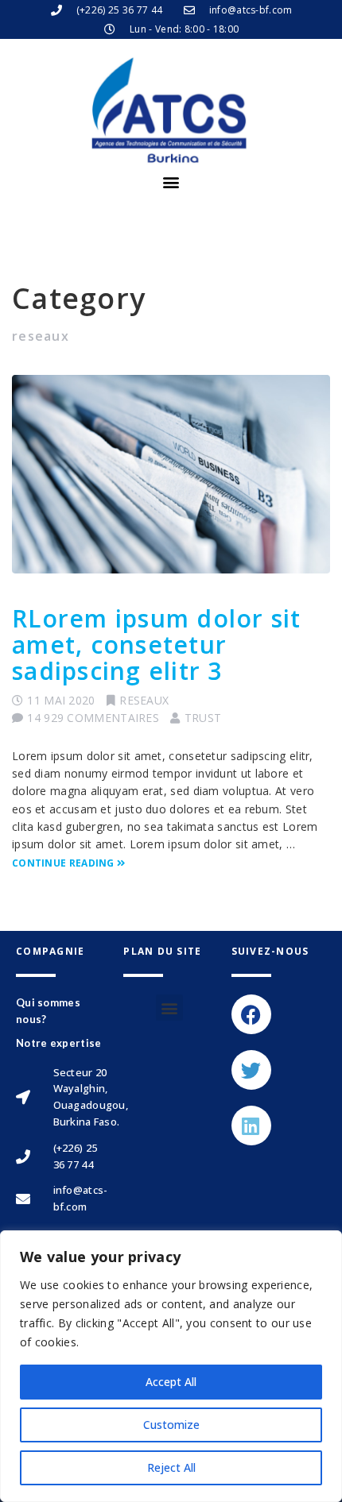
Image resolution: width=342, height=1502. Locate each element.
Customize (171, 1424)
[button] (170, 182)
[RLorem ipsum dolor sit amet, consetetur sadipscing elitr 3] (171, 474)
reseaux (144, 700)
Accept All (171, 1381)
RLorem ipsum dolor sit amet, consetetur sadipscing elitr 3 (156, 644)
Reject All (171, 1467)
